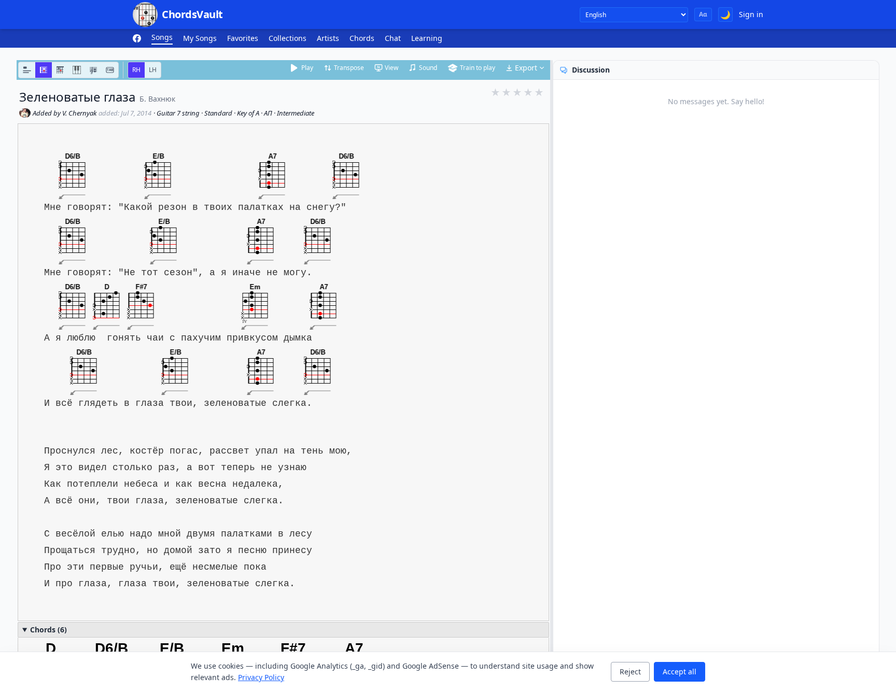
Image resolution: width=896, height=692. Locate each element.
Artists (328, 38)
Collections (287, 38)
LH (153, 69)
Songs (162, 37)
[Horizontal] (43, 70)
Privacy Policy (261, 677)
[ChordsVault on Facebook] (137, 38)
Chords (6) (48, 629)
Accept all (679, 671)
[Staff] (93, 70)
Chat (393, 38)
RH (136, 69)
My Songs (200, 38)
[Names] (27, 70)
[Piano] (76, 70)
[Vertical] (60, 70)
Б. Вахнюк (157, 99)
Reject (630, 671)
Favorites (242, 38)
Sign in (751, 14)
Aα (703, 14)
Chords (361, 38)
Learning (426, 38)
